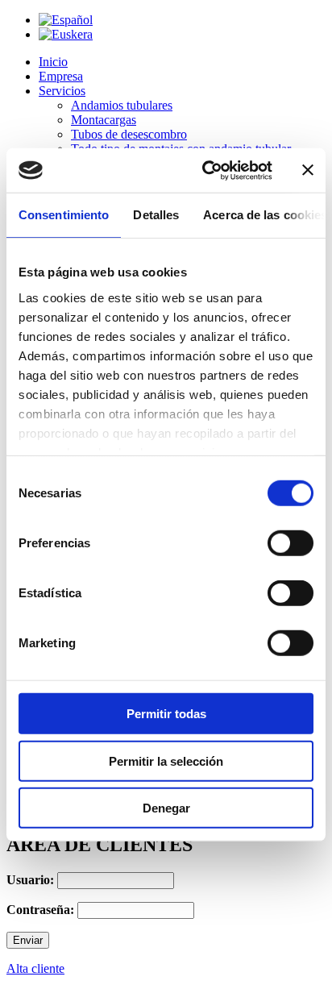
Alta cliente (35, 968)
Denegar (166, 808)
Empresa (61, 76)
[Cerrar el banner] (307, 170)
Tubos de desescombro (129, 134)
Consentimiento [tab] (64, 215)
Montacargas (103, 120)
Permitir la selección (166, 760)
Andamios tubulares (121, 105)
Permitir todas (166, 714)
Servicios (62, 91)
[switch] (290, 543)
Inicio (53, 62)
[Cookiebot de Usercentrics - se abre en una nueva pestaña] (205, 170)
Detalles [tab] (156, 215)
